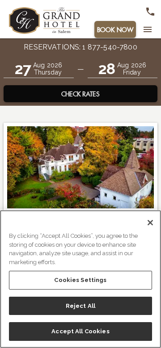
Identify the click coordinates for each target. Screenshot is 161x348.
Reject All (80, 305)
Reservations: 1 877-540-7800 (80, 47)
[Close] (150, 222)
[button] (39, 69)
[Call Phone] (150, 12)
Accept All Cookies (80, 331)
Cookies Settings (80, 280)
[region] (80, 279)
